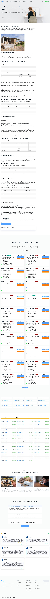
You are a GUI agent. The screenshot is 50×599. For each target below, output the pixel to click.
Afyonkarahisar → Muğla (37, 424)
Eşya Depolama (28, 583)
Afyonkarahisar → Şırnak (37, 444)
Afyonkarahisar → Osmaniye (37, 432)
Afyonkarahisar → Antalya (4, 429)
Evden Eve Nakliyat (28, 582)
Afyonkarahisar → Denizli (4, 455)
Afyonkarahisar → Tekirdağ (37, 446)
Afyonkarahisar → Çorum (4, 454)
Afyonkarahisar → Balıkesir (4, 435)
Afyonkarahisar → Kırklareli (20, 452)
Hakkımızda (19, 582)
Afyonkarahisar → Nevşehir (37, 427)
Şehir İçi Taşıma (28, 590)
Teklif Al (47, 1)
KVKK (35, 590)
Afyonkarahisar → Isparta (20, 435)
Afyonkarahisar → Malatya (20, 460)
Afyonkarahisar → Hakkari (20, 430)
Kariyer (18, 585)
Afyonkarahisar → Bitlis (3, 444)
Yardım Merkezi (37, 583)
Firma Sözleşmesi (37, 588)
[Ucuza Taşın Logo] (2, 1)
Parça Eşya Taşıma (28, 585)
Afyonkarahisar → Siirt (36, 440)
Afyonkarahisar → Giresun (20, 427)
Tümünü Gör (25, 387)
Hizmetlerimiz (3, 17)
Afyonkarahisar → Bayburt (4, 440)
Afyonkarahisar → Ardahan (4, 430)
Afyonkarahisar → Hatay (20, 432)
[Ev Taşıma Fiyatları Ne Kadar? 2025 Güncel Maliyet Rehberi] (25, 481)
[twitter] (45, 584)
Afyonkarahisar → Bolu (3, 446)
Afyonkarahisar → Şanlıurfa (37, 438)
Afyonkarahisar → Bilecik (4, 441)
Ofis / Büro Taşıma (28, 588)
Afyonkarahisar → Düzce (4, 458)
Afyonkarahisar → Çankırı (4, 452)
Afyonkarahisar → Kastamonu (20, 446)
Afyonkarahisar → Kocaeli (20, 455)
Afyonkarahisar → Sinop (37, 441)
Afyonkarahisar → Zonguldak (37, 458)
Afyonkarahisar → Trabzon (37, 449)
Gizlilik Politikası (37, 585)
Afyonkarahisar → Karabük (20, 441)
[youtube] (47, 584)
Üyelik (42, 1)
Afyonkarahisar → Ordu (36, 430)
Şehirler (18, 583)
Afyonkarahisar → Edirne (4, 460)
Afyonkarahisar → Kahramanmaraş (21, 440)
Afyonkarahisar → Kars (20, 444)
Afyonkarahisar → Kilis (20, 449)
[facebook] (44, 584)
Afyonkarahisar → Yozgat (37, 457)
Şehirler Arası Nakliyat (29, 591)
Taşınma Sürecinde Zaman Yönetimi (42, 488)
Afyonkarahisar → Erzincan (20, 421)
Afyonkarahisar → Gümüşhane (21, 429)
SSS (35, 582)
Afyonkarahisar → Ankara (4, 427)
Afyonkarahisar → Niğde (37, 429)
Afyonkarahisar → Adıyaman (4, 421)
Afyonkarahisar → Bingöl (4, 443)
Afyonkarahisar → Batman (4, 438)
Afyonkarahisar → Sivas (36, 443)
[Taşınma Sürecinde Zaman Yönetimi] (41, 481)
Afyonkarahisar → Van (36, 454)
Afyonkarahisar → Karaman (20, 443)
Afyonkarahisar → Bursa (4, 449)
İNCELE (20, 258)
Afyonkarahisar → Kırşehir (20, 454)
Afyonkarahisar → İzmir (20, 438)
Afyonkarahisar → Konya (20, 457)
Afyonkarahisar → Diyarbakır (4, 457)
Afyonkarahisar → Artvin (4, 432)
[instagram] (48, 584)
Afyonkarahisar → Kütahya (20, 458)
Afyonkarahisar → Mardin (37, 421)
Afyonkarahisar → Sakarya (37, 435)
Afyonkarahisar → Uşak (36, 452)
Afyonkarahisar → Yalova (37, 455)
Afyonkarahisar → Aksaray (4, 424)
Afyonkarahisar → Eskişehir (20, 424)
